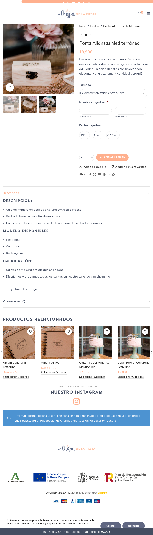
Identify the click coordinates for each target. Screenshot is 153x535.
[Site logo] (76, 13)
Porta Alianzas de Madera (121, 26)
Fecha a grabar (91, 125)
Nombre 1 (85, 116)
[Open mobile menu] (148, 13)
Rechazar (133, 526)
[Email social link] (73, 3)
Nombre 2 (121, 116)
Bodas (94, 26)
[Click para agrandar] (10, 87)
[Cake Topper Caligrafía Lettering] (134, 342)
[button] (6, 59)
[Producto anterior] (81, 34)
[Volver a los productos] (86, 34)
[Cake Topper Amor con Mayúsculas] (95, 342)
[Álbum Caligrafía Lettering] (19, 342)
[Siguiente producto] (90, 34)
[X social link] (68, 3)
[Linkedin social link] (84, 3)
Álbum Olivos (50, 362)
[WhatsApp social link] (89, 3)
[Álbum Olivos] (57, 342)
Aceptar (110, 526)
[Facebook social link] (63, 3)
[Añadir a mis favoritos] (30, 331)
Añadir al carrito (112, 157)
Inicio (82, 26)
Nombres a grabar (93, 102)
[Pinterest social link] (79, 3)
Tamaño (86, 85)
